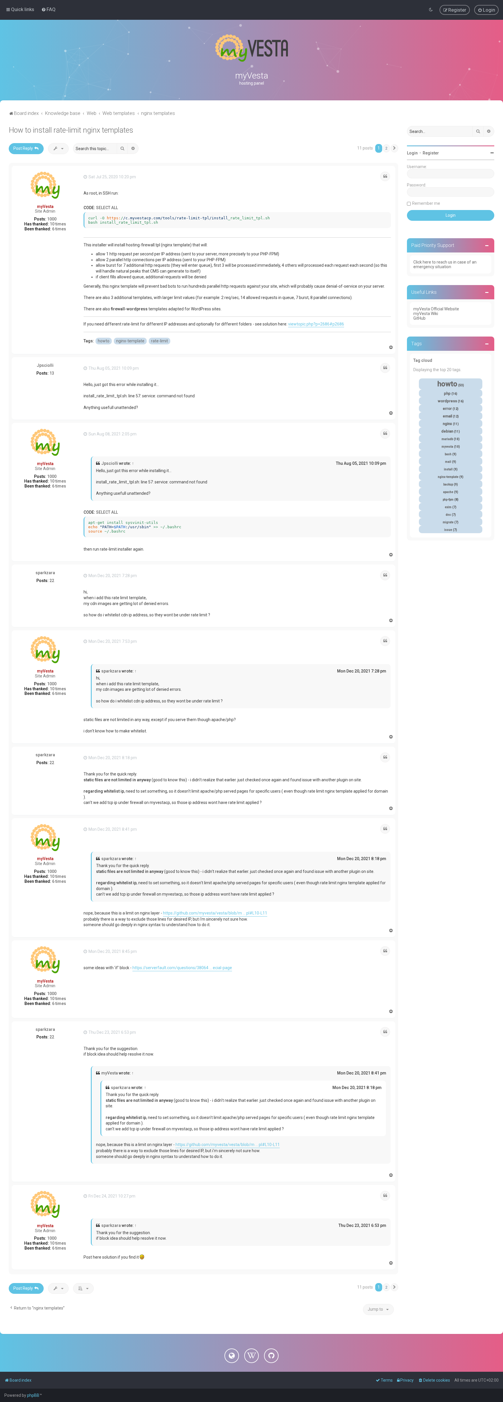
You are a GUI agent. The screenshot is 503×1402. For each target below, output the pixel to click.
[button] (394, 148)
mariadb (447, 439)
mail (448, 461)
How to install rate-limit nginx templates (71, 130)
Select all (107, 207)
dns (448, 514)
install (448, 469)
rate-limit (159, 341)
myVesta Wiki (425, 313)
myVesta (45, 206)
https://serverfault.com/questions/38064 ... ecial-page (182, 967)
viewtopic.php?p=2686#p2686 (316, 324)
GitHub (419, 318)
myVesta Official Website (436, 309)
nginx (447, 423)
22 (51, 580)
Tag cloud (422, 360)
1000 (51, 219)
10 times (58, 224)
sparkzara (45, 572)
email (447, 416)
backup (448, 484)
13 (51, 373)
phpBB (33, 1395)
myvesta (447, 446)
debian (447, 431)
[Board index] (251, 48)
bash (448, 454)
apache (448, 492)
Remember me (426, 203)
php (447, 393)
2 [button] (386, 148)
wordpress (447, 401)
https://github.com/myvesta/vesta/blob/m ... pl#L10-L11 (215, 913)
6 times (59, 229)
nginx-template (130, 341)
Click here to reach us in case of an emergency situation (445, 264)
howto (103, 341)
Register (431, 153)
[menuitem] (48, 9)
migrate (448, 522)
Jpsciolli (45, 365)
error (447, 408)
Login (412, 153)
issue (448, 529)
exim (448, 507)
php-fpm (448, 499)
